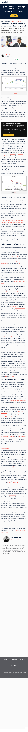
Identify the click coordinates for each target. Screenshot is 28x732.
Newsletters (14, 714)
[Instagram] (12, 722)
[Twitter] (9, 722)
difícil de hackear (16, 331)
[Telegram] (18, 722)
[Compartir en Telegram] (12, 57)
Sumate (14, 15)
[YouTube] (6, 722)
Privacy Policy (17, 727)
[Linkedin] (21, 722)
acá (24, 512)
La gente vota (14, 595)
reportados (9, 159)
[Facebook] (15, 722)
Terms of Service (22, 727)
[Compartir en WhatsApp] (10, 57)
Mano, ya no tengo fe (14, 21)
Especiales (7, 21)
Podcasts (10, 717)
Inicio (2, 21)
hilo (13, 411)
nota (20, 411)
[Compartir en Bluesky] (9, 57)
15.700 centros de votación (11, 366)
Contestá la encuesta (8, 138)
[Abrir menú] (26, 2)
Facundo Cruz (9, 53)
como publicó (14, 546)
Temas (5, 714)
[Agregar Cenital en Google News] (16, 57)
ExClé (23, 281)
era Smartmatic (21, 278)
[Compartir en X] (7, 57)
